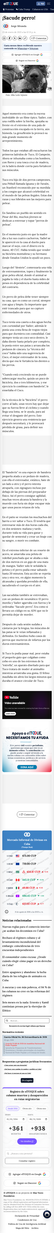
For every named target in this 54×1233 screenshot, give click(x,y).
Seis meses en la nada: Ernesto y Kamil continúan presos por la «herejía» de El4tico (25, 1006)
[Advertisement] (27, 102)
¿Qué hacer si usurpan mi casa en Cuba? (17, 1073)
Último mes (41, 1108)
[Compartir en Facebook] (9, 38)
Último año (27, 1108)
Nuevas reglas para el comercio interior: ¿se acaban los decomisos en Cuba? (26, 928)
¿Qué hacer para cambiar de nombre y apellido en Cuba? (22, 1069)
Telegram (33, 48)
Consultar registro (27, 1161)
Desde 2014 (12, 1108)
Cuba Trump (24, 9)
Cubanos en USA (40, 9)
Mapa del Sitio (22, 1228)
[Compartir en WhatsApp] (4, 38)
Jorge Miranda (18, 26)
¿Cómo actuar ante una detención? (15, 1065)
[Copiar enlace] (25, 38)
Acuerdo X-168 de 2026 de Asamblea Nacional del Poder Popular (25, 1044)
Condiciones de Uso (27, 1220)
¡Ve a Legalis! (27, 1080)
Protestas (9, 9)
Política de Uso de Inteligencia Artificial (27, 1224)
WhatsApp (22, 48)
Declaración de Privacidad (27, 1216)
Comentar (39, 38)
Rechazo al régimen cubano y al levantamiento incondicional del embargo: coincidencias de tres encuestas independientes (21, 944)
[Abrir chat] (47, 1214)
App (42, 4)
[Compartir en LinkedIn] (20, 38)
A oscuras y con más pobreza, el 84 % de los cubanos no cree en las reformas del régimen (26, 991)
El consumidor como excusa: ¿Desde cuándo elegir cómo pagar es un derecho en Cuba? (26, 961)
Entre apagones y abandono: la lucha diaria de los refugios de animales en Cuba (24, 976)
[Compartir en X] (15, 38)
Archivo (34, 1228)
